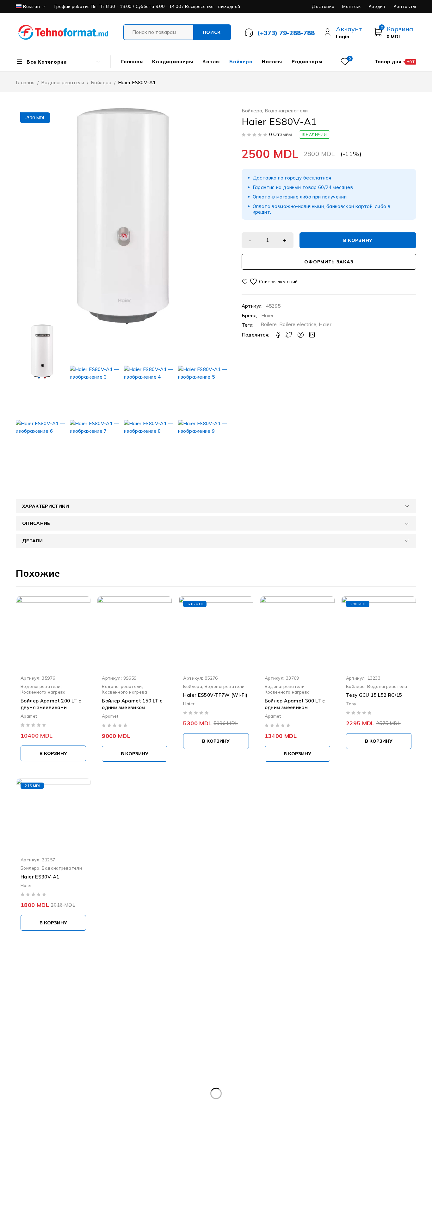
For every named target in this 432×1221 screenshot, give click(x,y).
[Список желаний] (270, 282)
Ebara (374, 1132)
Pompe (246, 1145)
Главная (25, 82)
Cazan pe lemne (23, 1132)
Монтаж (351, 6)
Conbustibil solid (218, 1132)
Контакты (405, 6)
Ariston (89, 1106)
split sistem (400, 1145)
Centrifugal (118, 1132)
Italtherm (147, 1145)
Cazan (127, 1119)
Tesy (351, 703)
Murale (216, 1145)
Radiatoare (281, 1145)
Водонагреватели (62, 82)
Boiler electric (353, 1106)
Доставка (323, 6)
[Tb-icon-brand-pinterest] (47, 1068)
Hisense (81, 1145)
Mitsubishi (183, 1145)
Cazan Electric (164, 1119)
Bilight (151, 1106)
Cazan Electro (210, 1119)
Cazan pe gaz (370, 1119)
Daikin (346, 1132)
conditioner (264, 1132)
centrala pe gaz (73, 1132)
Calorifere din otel (86, 1119)
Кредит (377, 6)
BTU (10, 1119)
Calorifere (41, 1119)
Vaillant (40, 1158)
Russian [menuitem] (31, 6)
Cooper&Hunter (308, 1132)
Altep (60, 1106)
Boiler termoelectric (404, 1106)
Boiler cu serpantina (222, 1106)
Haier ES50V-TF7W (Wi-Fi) (215, 695)
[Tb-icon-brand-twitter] (18, 1068)
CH (148, 1132)
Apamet (29, 716)
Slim (368, 1145)
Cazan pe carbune (319, 1119)
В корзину (358, 240)
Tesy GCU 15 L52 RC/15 (374, 695)
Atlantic (120, 1106)
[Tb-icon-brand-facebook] (4, 1068)
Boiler (179, 1106)
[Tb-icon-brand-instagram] (33, 1068)
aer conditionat (22, 1106)
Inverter (113, 1145)
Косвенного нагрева (43, 692)
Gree (401, 1132)
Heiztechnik (45, 1145)
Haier (267, 315)
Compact (177, 1132)
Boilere (269, 324)
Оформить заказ (328, 262)
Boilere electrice (297, 324)
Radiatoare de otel (328, 1145)
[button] (53, 753)
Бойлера (101, 82)
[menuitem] (31, 6)
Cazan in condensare (262, 1119)
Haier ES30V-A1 (40, 877)
